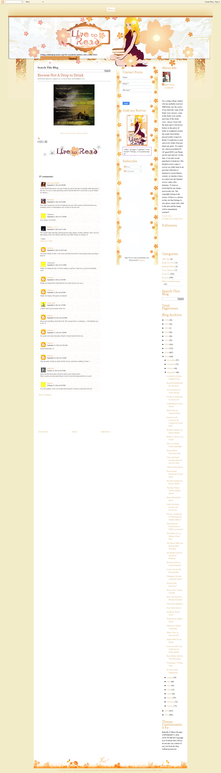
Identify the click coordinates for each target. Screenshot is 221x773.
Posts (128, 167)
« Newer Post (43, 431)
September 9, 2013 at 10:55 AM (57, 250)
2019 (167, 332)
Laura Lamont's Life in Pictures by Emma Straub (174, 649)
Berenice (50, 383)
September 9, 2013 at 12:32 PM (56, 265)
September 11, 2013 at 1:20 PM (56, 332)
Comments (130, 171)
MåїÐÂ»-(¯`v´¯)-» (53, 227)
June (169, 685)
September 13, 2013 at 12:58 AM (57, 345)
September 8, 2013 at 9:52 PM (56, 202)
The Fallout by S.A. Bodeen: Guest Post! (174, 536)
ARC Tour (166, 259)
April (169, 693)
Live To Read (76, 48)
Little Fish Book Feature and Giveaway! (173, 507)
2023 (167, 320)
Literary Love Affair (46, 241)
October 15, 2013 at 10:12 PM (56, 371)
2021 (167, 328)
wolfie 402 (50, 368)
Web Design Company (143, 770)
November (171, 364)
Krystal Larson (170, 86)
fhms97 (49, 316)
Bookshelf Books (168, 266)
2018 (167, 336)
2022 (167, 324)
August (170, 677)
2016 (167, 344)
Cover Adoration (168, 270)
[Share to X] (43, 141)
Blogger (141, 260)
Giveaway (166, 274)
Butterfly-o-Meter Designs (102, 770)
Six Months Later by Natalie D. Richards (174, 555)
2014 (167, 352)
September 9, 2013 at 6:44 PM (56, 292)
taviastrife (50, 200)
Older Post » (105, 431)
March (170, 697)
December (171, 360)
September (171, 372)
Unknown (50, 248)
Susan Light (51, 303)
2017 (167, 340)
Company (158, 770)
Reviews (165, 277)
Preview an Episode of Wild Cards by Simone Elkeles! (174, 517)
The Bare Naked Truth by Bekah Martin (173, 490)
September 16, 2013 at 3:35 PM (56, 358)
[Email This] (38, 141)
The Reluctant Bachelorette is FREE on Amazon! (175, 526)
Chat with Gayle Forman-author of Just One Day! (174, 460)
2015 (167, 348)
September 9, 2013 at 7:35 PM (56, 305)
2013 (167, 356)
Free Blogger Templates (129, 770)
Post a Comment (45, 394)
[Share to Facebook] (46, 141)
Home (111, 9)
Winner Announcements (171, 281)
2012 (167, 711)
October (170, 368)
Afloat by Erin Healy (175, 467)
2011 (167, 715)
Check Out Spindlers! (175, 603)
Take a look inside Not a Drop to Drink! (74, 133)
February (171, 702)
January (170, 706)
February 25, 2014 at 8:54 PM (56, 385)
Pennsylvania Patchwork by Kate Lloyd (175, 474)
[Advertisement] (57, 412)
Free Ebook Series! (174, 608)
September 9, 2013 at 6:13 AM (56, 229)
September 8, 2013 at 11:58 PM (56, 217)
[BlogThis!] (41, 141)
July (169, 681)
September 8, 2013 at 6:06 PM (56, 185)
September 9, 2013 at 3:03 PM (56, 280)
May (169, 689)
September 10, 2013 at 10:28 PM (57, 318)
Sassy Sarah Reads (53, 183)
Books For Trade (168, 262)
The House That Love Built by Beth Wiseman (175, 546)
